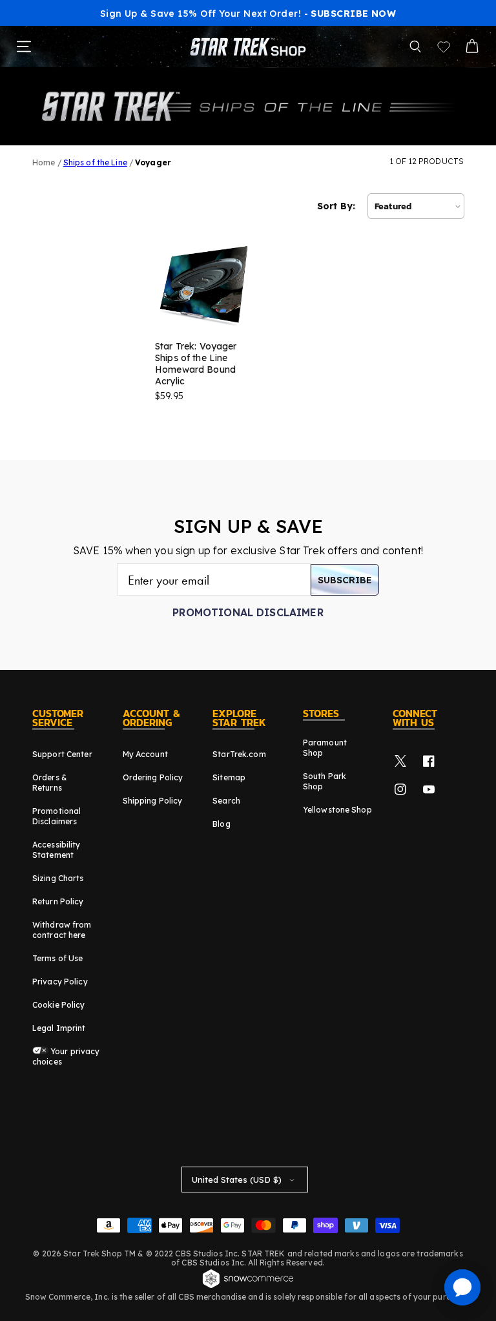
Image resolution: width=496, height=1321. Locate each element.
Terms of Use (57, 958)
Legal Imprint (59, 1028)
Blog (221, 824)
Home (43, 162)
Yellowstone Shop (337, 810)
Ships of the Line (95, 162)
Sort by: (336, 206)
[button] (415, 46)
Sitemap (228, 777)
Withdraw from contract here (62, 930)
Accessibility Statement (56, 850)
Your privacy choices (66, 1056)
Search (226, 801)
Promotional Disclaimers (56, 816)
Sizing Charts (58, 878)
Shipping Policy (153, 801)
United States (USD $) (237, 1179)
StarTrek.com (238, 754)
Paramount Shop (325, 748)
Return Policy (58, 901)
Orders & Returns (49, 783)
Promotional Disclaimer (248, 612)
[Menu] (24, 46)
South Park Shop (324, 781)
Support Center (62, 754)
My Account (145, 754)
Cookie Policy (58, 1005)
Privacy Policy (60, 981)
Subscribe (345, 580)
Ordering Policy (153, 777)
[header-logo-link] (248, 46)
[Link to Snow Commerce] (248, 1286)
